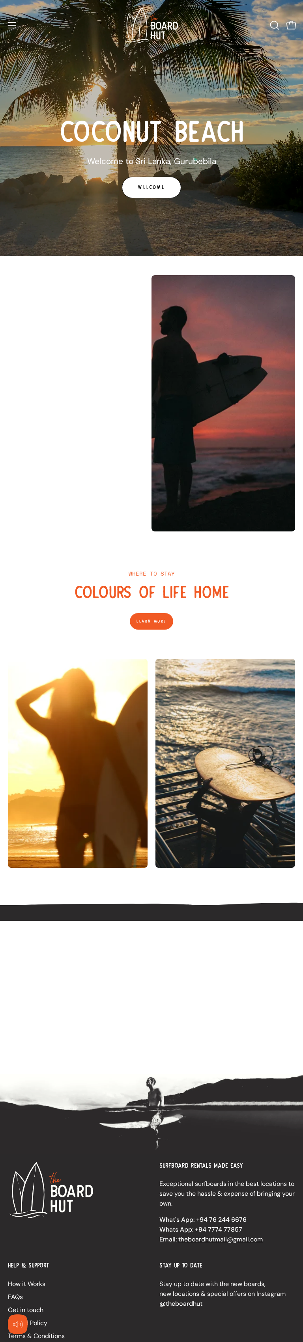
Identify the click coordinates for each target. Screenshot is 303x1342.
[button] (273, 25)
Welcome (151, 187)
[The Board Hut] (151, 25)
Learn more (151, 621)
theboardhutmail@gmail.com (220, 1239)
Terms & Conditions (36, 1336)
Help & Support (28, 1265)
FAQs (15, 1297)
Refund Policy (27, 1323)
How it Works (26, 1284)
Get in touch (25, 1310)
